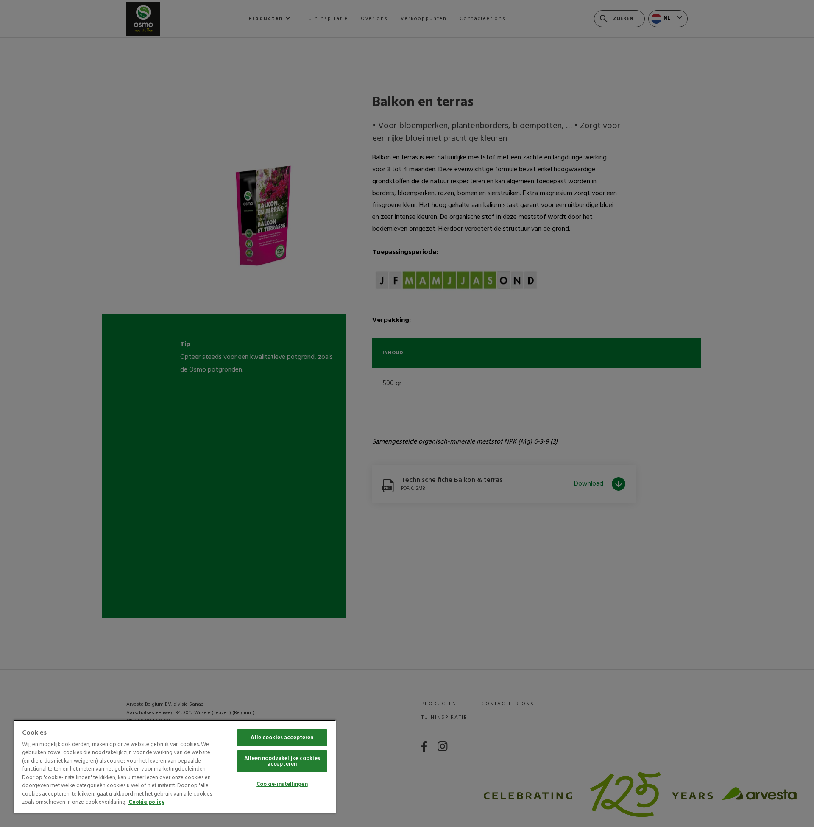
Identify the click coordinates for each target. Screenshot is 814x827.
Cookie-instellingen (281, 784)
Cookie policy (146, 802)
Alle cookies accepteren (282, 737)
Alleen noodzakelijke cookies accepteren (282, 761)
